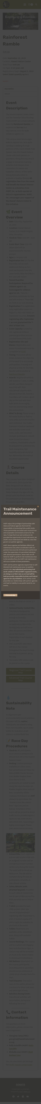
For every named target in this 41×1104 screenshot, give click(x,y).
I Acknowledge (10, 595)
